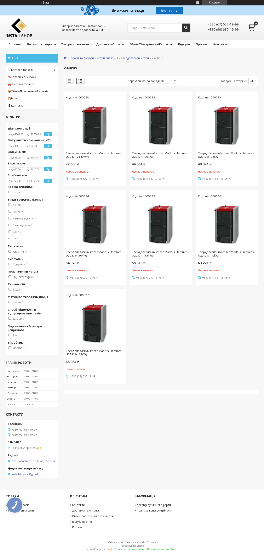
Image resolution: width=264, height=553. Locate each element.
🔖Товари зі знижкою (22, 77)
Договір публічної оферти (154, 505)
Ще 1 (15, 238)
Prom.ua (151, 542)
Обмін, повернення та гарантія (92, 516)
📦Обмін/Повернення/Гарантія (28, 91)
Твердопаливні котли (135, 58)
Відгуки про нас (82, 521)
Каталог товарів (39, 44)
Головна (15, 44)
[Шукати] (186, 28)
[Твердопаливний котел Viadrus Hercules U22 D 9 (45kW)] (95, 324)
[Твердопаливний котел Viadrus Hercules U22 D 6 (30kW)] (95, 225)
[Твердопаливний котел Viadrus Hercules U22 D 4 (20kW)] (161, 126)
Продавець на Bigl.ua (132, 545)
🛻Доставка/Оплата (21, 84)
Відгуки (184, 44)
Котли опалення (107, 58)
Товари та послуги (81, 58)
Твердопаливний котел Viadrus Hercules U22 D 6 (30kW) (94, 253)
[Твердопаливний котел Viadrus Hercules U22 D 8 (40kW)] (227, 225)
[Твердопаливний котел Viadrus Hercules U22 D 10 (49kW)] (95, 126)
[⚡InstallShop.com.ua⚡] (19, 27)
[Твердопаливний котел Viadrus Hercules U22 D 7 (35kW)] (161, 225)
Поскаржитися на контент (130, 549)
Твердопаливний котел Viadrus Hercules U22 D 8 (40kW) (226, 253)
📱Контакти (16, 105)
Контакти (220, 44)
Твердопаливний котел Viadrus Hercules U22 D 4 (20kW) (160, 154)
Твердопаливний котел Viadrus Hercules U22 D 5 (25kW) (226, 154)
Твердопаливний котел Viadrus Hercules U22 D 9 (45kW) (94, 352)
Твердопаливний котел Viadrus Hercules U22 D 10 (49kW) (94, 154)
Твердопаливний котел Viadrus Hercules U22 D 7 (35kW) (160, 253)
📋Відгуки (14, 98)
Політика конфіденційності (154, 510)
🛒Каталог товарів (20, 70)
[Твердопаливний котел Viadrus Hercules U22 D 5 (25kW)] (227, 126)
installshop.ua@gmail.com (28, 474)
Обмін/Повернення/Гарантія (150, 44)
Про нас (202, 44)
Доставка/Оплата (110, 44)
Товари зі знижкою (75, 44)
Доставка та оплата (85, 510)
